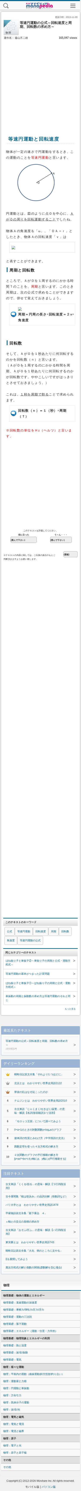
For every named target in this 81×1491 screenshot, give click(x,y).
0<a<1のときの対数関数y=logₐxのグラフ (38, 1129)
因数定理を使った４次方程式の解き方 (36, 1146)
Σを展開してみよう (17, 1259)
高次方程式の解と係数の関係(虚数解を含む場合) (34, 1267)
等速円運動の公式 (30, 940)
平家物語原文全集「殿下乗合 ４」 (26, 1213)
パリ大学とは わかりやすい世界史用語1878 (32, 1204)
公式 (9, 931)
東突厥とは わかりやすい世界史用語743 (30, 1242)
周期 (53, 931)
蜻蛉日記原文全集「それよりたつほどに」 (39, 1074)
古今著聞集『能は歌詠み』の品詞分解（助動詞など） (37, 1196)
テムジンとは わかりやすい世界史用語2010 (40, 1100)
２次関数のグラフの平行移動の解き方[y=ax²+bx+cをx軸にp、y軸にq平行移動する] (40, 1156)
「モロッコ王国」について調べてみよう (37, 1121)
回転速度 (40, 931)
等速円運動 (23, 931)
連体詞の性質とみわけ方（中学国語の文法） (40, 1138)
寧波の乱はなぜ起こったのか (31, 1092)
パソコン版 (49, 1486)
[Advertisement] (40, 83)
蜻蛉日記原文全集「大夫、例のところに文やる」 (34, 1250)
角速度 (11, 940)
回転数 (65, 931)
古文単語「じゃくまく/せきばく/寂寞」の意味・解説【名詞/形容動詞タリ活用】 (39, 1111)
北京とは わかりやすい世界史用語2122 (38, 1083)
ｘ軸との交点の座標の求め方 (22, 1221)
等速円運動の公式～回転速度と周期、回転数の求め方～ (37, 1045)
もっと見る (70, 1009)
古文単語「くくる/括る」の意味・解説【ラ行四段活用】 (36, 1186)
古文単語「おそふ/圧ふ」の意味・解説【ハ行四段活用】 (36, 1232)
